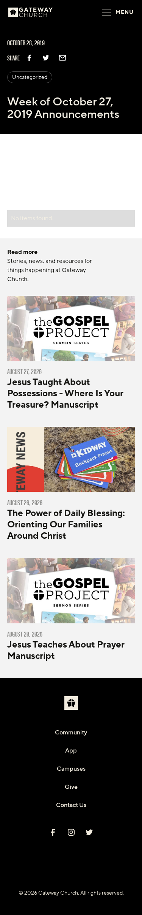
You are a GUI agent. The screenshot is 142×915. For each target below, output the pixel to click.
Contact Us (71, 805)
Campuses (71, 769)
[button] (115, 12)
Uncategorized (29, 77)
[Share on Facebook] (29, 57)
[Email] (62, 57)
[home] (40, 12)
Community (71, 732)
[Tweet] (45, 57)
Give (71, 787)
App (71, 751)
